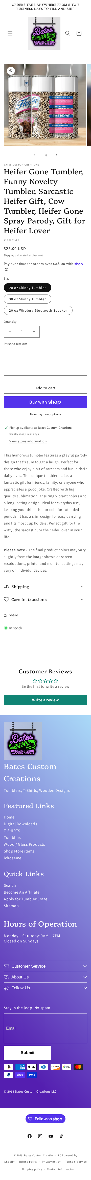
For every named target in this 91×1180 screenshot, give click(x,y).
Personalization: (15, 344)
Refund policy (28, 1161)
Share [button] (13, 615)
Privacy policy (51, 1161)
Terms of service (75, 1161)
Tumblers (12, 837)
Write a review (45, 700)
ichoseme (12, 858)
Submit (27, 1053)
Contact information (60, 1169)
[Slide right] (56, 155)
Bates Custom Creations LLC (43, 1155)
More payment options (45, 414)
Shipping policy (31, 1169)
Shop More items (19, 851)
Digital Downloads (20, 824)
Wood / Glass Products (24, 844)
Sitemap (11, 905)
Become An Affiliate (21, 892)
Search (10, 885)
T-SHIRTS (12, 830)
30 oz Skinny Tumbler (27, 299)
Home (9, 817)
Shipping (9, 255)
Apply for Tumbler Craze (26, 899)
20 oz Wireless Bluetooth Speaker (38, 310)
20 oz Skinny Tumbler (27, 287)
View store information (28, 441)
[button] (10, 33)
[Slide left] (34, 155)
